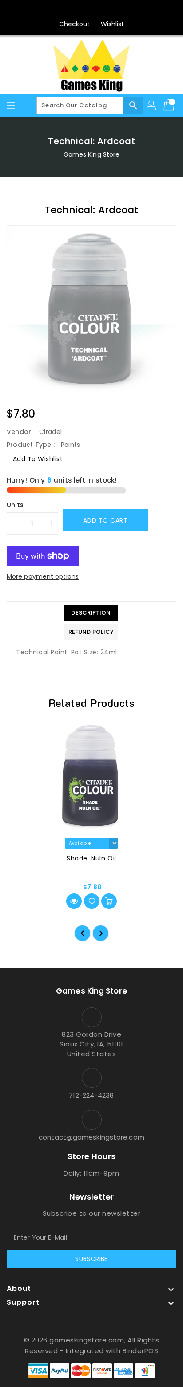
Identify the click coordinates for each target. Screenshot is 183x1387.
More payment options (43, 576)
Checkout (74, 24)
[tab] (91, 613)
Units (15, 505)
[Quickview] (74, 901)
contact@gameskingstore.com (91, 1137)
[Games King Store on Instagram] (91, 10)
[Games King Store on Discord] (108, 10)
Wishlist (112, 24)
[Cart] (170, 105)
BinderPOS (141, 1350)
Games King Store (92, 154)
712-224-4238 (91, 1095)
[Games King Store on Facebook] (74, 10)
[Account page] (152, 105)
